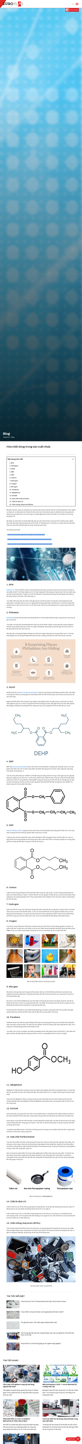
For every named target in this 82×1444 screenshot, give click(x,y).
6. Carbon (13, 478)
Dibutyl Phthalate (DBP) (14, 830)
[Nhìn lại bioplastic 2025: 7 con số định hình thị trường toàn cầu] (60, 1373)
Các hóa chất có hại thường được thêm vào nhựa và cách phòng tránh (29, 544)
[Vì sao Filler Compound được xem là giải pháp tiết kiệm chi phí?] (13, 1315)
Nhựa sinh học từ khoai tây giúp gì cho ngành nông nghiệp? (41, 1343)
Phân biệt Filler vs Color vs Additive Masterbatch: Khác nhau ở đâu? (16, 1420)
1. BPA (12, 463)
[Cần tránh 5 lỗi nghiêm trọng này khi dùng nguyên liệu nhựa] (21, 1373)
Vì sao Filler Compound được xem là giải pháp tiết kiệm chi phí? (42, 1312)
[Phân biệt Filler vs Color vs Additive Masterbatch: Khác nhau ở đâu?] (21, 1408)
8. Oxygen (13, 484)
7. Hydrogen (14, 481)
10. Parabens (14, 489)
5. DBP (12, 475)
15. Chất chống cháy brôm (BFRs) (21, 504)
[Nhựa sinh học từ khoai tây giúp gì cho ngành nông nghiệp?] (13, 1346)
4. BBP (12, 472)
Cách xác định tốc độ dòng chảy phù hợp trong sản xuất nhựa (60, 1420)
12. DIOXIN (13, 495)
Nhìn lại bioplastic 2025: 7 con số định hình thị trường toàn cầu (59, 1385)
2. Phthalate (14, 466)
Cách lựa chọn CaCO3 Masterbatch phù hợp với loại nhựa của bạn (43, 1301)
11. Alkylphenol (15, 492)
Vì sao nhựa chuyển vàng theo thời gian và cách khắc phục (26, 534)
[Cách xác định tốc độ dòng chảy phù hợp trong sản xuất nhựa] (60, 1408)
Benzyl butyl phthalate (19, 767)
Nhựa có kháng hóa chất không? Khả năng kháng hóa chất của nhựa (29, 539)
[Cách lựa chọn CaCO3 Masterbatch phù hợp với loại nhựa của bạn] (13, 1304)
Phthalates (10, 617)
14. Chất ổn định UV (16, 501)
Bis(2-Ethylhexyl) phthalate (28, 692)
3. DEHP (12, 469)
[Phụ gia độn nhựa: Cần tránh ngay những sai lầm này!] (13, 1325)
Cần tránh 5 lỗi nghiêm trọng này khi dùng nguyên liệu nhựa (18, 1385)
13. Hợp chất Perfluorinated (19, 498)
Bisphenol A (10, 590)
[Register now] (78, 1439)
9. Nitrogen (14, 487)
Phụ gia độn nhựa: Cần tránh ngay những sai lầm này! (39, 1322)
